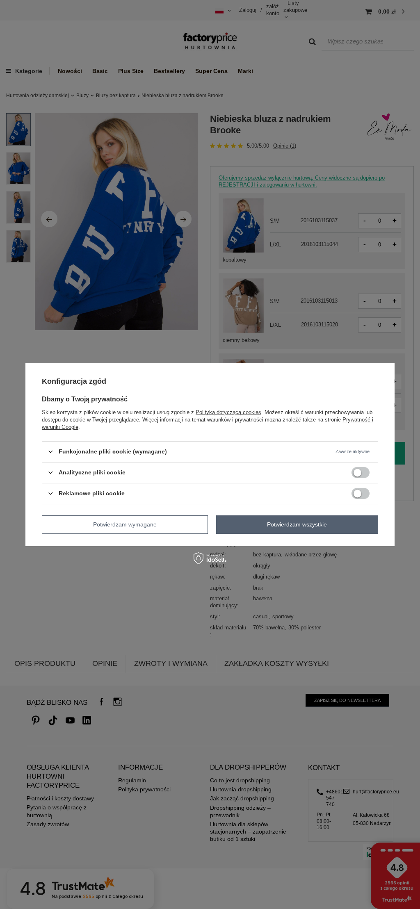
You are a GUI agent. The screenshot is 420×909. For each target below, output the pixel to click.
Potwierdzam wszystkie (297, 524)
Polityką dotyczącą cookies (228, 412)
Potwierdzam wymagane (125, 524)
